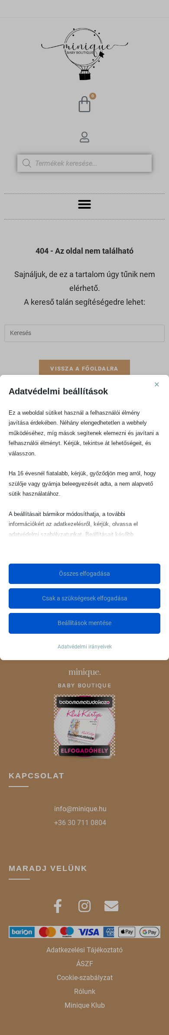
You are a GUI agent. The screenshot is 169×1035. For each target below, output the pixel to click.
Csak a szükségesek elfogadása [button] (84, 598)
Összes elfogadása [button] (84, 573)
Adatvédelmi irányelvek (85, 647)
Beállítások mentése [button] (84, 622)
